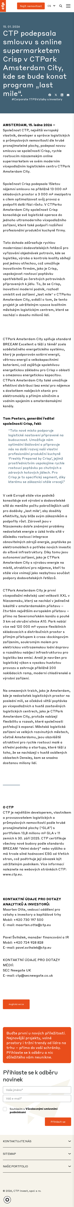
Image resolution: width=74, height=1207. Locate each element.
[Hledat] (60, 5)
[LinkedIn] (62, 95)
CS (49, 5)
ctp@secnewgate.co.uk (34, 975)
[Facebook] (50, 95)
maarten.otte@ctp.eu (33, 925)
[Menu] (68, 6)
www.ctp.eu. (13, 874)
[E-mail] (68, 95)
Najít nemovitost (31, 6)
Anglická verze (16, 1004)
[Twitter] (56, 95)
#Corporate (20, 99)
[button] (7, 1199)
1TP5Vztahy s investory (45, 99)
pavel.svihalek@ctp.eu (33, 947)
